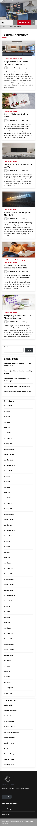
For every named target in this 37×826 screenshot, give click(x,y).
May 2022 (7, 671)
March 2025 (7, 498)
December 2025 (9, 449)
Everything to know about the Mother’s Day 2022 (17, 317)
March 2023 (7, 628)
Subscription (6, 814)
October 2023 (8, 590)
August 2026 (8, 406)
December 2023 (9, 579)
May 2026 (7, 422)
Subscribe (7, 797)
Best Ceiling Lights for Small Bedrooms (17, 386)
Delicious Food (9, 716)
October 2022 (8, 655)
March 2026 (7, 433)
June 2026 (7, 417)
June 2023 (7, 612)
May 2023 (7, 617)
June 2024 (7, 547)
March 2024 (7, 563)
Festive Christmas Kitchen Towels (16, 115)
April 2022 (7, 677)
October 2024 (8, 525)
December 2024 (9, 514)
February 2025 (8, 503)
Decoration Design (10, 710)
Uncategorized (9, 765)
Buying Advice (25, 260)
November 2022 (9, 650)
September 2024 (9, 530)
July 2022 (7, 666)
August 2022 (8, 660)
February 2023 (8, 633)
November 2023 (9, 585)
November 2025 (9, 454)
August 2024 (8, 536)
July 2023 (7, 606)
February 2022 (8, 688)
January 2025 (8, 509)
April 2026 (7, 427)
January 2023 (8, 639)
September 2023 (9, 595)
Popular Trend (9, 759)
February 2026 (8, 438)
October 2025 (8, 460)
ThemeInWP (5, 823)
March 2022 (7, 682)
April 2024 (7, 557)
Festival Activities (11, 58)
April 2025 (7, 492)
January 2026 (8, 444)
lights (20, 58)
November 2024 (9, 520)
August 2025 (8, 471)
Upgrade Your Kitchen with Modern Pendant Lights (16, 63)
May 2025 (7, 487)
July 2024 (7, 541)
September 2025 (9, 465)
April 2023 (7, 623)
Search (6, 347)
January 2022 (8, 693)
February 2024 (8, 568)
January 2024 (8, 574)
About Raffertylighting (9, 803)
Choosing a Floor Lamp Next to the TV (18, 165)
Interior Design (9, 743)
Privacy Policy (6, 809)
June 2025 (7, 482)
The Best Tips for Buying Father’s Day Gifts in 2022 (15, 266)
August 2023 (8, 601)
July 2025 (7, 476)
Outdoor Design (9, 754)
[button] (15, 22)
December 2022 (9, 644)
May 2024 (7, 552)
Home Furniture (9, 738)
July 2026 (7, 411)
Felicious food (9, 721)
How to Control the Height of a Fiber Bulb (17, 213)
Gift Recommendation (12, 260)
